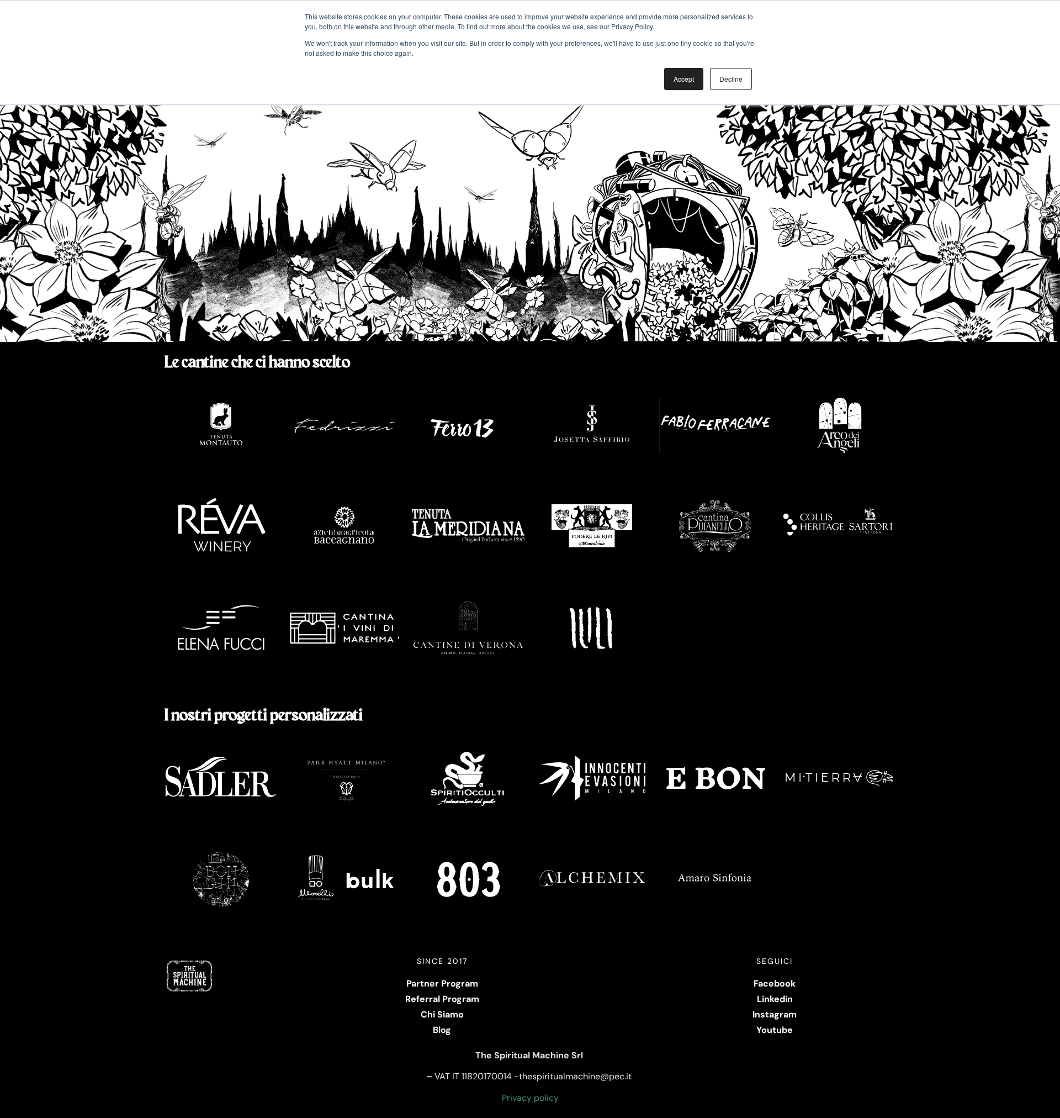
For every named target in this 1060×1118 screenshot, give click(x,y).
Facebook (775, 983)
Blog (442, 1030)
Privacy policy (530, 1098)
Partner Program (442, 983)
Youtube (774, 1030)
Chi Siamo (442, 1014)
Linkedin (775, 999)
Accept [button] (684, 78)
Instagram (774, 1014)
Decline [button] (731, 78)
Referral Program (442, 999)
